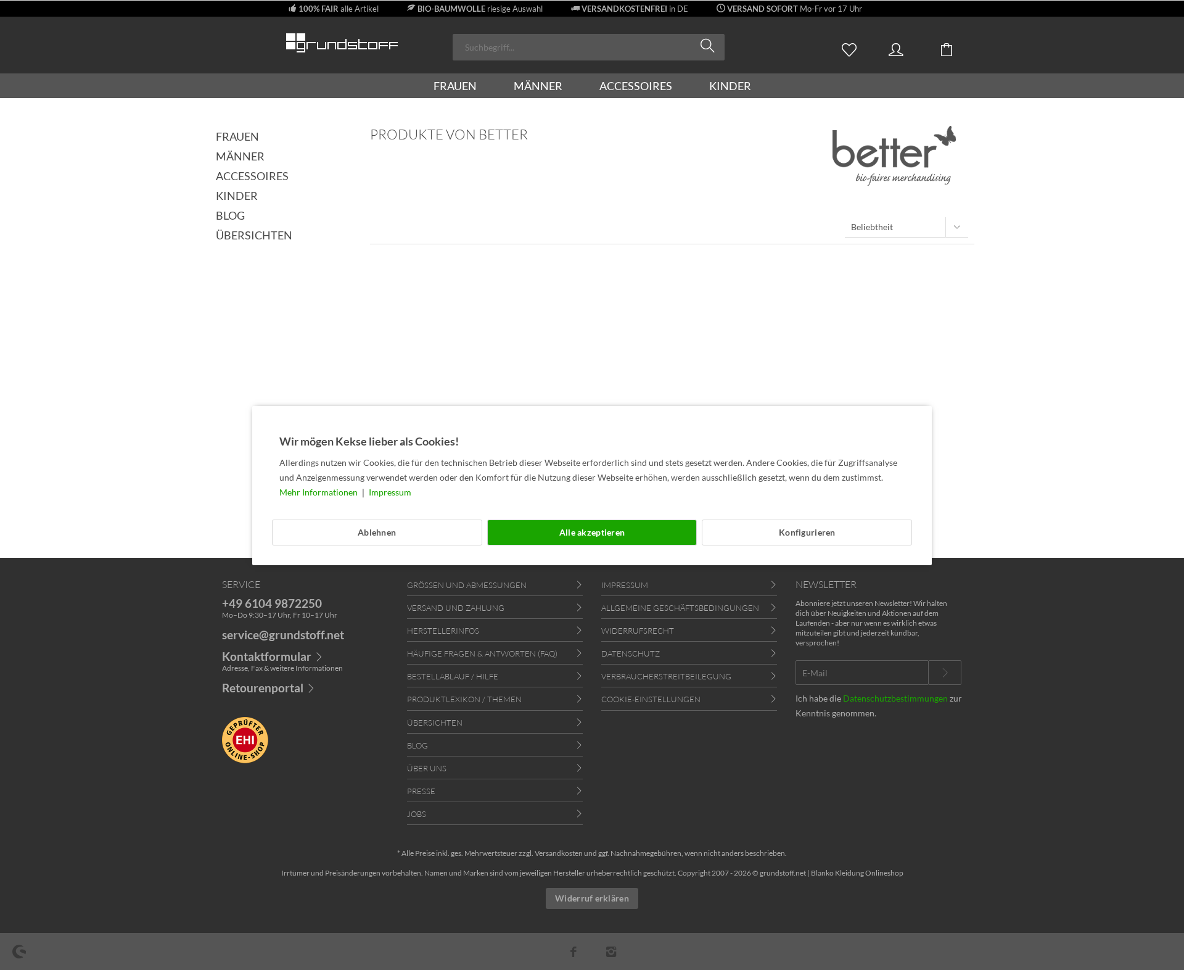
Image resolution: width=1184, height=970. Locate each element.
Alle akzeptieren (592, 532)
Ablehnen (377, 532)
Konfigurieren (807, 532)
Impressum (390, 492)
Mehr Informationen (319, 492)
